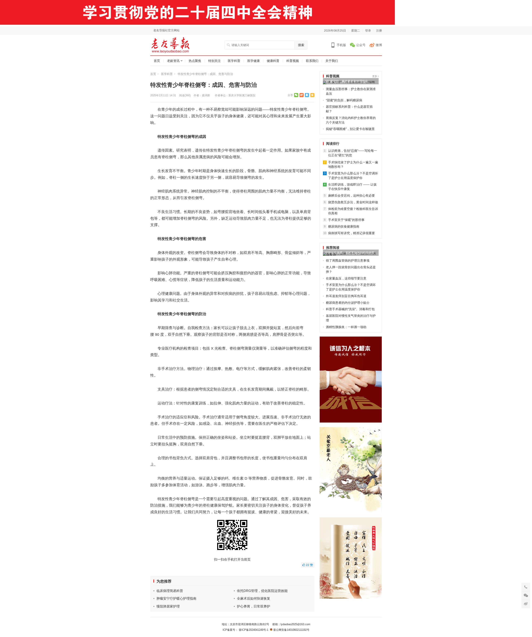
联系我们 (312, 60)
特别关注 (214, 60)
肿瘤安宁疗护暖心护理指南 (176, 598)
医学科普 (234, 60)
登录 (368, 30)
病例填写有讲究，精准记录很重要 (351, 233)
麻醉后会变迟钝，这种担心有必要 (351, 195)
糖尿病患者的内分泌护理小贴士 (347, 302)
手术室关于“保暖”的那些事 (346, 220)
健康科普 (273, 60)
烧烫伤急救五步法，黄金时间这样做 (353, 202)
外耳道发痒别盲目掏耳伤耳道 (346, 296)
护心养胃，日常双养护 (253, 606)
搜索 (301, 45)
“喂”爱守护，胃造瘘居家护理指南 (346, 81)
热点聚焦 (195, 60)
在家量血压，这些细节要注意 (346, 278)
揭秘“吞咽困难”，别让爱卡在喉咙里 (350, 129)
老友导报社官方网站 (166, 30)
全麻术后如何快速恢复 (253, 598)
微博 (379, 45)
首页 (157, 60)
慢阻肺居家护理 (168, 606)
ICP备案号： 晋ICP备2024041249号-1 (246, 629)
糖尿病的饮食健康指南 (343, 226)
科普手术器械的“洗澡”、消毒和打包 (350, 309)
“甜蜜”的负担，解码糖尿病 (344, 100)
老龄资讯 (173, 60)
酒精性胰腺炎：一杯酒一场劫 (346, 327)
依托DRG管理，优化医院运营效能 (262, 591)
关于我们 (331, 60)
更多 (375, 76)
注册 (379, 30)
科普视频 (292, 60)
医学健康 (253, 60)
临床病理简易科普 (169, 591)
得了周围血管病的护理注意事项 (347, 260)
